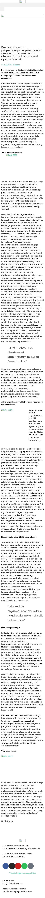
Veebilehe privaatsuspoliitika (22, 873)
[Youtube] (18, 866)
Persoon (16, 64)
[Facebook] (5, 866)
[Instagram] (12, 866)
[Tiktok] (31, 866)
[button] (22, 5)
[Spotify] (24, 866)
